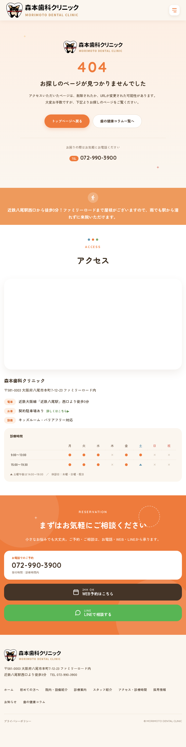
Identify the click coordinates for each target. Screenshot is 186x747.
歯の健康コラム (34, 702)
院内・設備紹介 (56, 689)
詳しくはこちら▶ (57, 411)
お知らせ (10, 702)
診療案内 (80, 689)
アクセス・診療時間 (132, 689)
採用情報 (159, 689)
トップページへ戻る (67, 121)
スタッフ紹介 (102, 689)
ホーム (9, 689)
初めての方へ (29, 689)
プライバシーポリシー (17, 721)
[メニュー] (174, 10)
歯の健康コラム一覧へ (117, 121)
